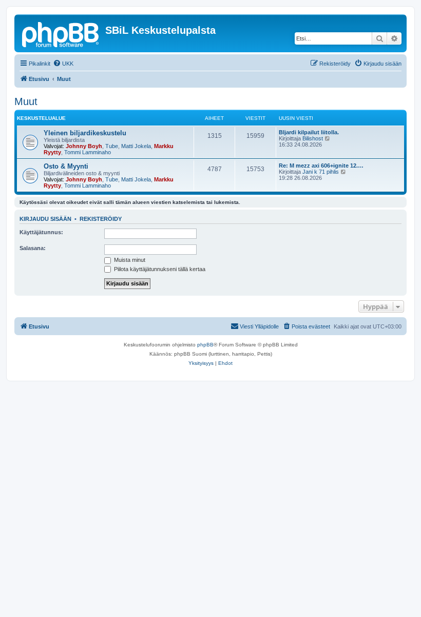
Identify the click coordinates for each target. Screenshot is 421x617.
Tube (111, 146)
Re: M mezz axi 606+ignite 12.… (321, 165)
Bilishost (312, 138)
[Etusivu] (61, 33)
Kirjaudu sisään (45, 219)
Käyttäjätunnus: (41, 232)
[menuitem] (63, 63)
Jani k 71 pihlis (320, 172)
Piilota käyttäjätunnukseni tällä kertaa (158, 269)
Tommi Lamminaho (87, 152)
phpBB (205, 344)
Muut (25, 101)
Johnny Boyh (84, 146)
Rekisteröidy (101, 219)
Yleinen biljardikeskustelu (85, 133)
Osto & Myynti (66, 166)
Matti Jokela (136, 146)
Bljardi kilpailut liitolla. (309, 132)
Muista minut (128, 260)
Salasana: (33, 248)
